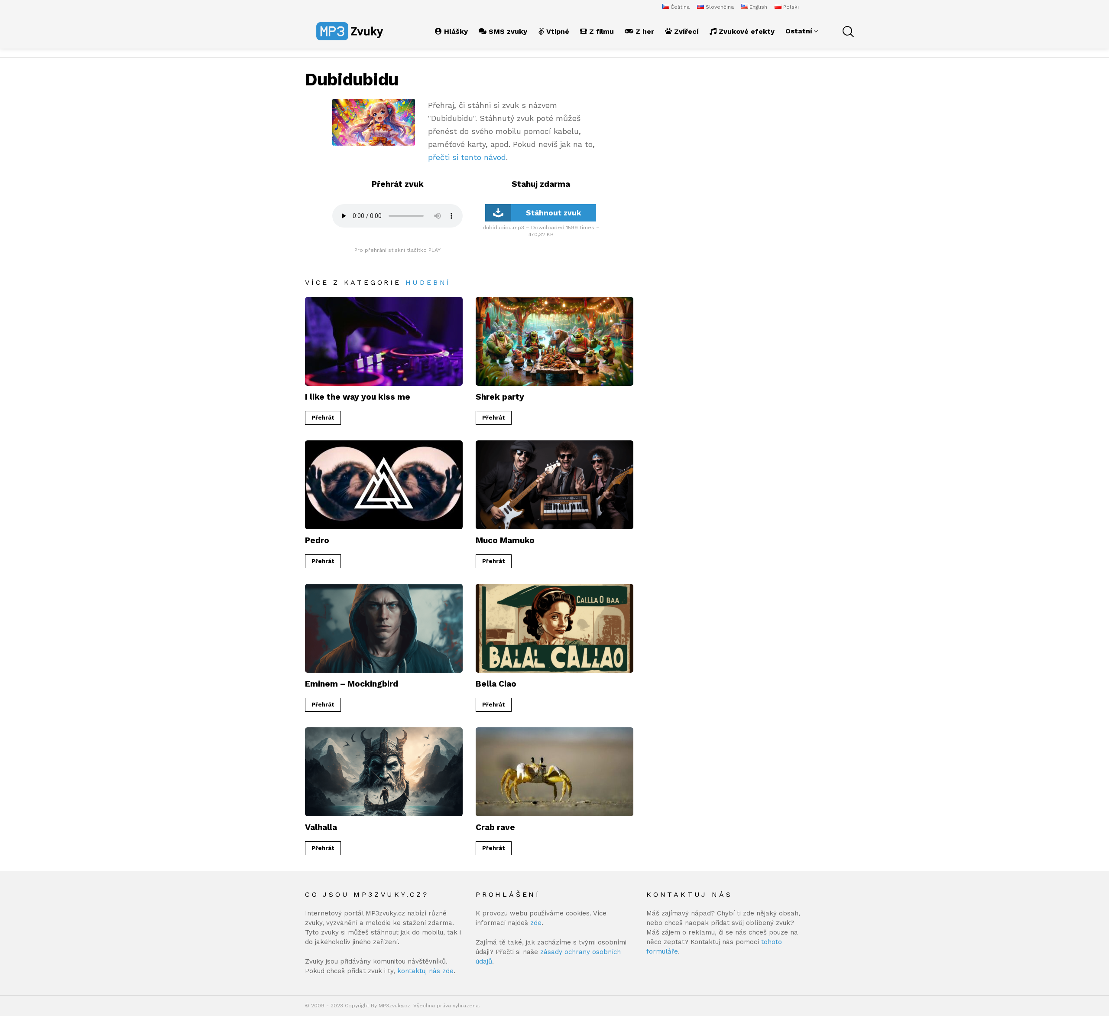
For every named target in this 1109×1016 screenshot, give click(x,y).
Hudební (428, 282)
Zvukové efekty (746, 31)
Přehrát (322, 417)
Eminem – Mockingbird (351, 684)
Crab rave (495, 827)
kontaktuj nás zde (425, 971)
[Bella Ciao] (554, 628)
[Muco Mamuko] (554, 484)
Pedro (317, 540)
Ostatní (798, 31)
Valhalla (321, 827)
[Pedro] (384, 484)
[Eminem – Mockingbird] (384, 628)
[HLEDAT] (847, 31)
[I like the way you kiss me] (384, 341)
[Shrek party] (554, 341)
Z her (643, 31)
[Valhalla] (384, 771)
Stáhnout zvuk (553, 212)
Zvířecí (685, 31)
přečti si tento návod (467, 157)
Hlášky (455, 31)
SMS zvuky (506, 31)
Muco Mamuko (505, 540)
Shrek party (500, 397)
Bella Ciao (496, 684)
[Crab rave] (554, 771)
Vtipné (556, 31)
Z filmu (600, 31)
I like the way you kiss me (357, 397)
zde (536, 923)
